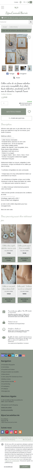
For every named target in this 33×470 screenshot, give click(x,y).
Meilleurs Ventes (6, 379)
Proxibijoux (5, 388)
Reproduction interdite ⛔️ (9, 381)
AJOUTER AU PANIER (13, 112)
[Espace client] (20, 2)
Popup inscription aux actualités (10, 372)
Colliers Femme (14, 27)
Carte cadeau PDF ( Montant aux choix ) (12, 376)
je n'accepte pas (8, 466)
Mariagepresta (6, 391)
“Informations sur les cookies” (15, 459)
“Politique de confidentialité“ (12, 461)
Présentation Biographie (8, 364)
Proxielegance (5, 386)
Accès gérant (27, 439)
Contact (16, 2)
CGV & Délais (5, 367)
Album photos (6, 374)
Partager (11, 74)
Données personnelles (7, 410)
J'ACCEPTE (24, 466)
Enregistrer (23, 74)
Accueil (5, 27)
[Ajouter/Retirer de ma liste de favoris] (29, 112)
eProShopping (11, 439)
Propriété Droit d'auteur (8, 369)
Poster (18, 78)
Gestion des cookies (6, 407)
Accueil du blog (6, 384)
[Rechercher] (31, 22)
